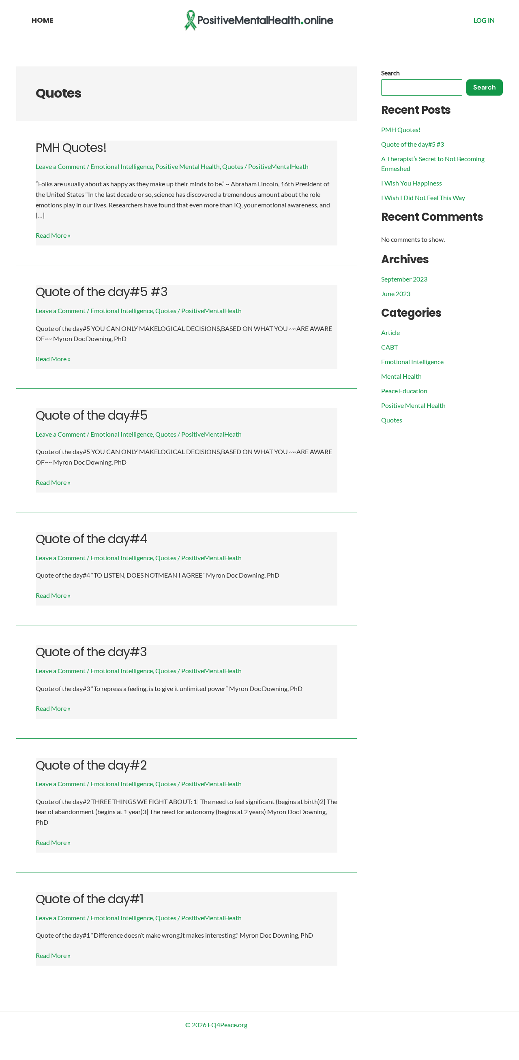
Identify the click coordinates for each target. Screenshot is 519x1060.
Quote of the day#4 (91, 539)
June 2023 (395, 293)
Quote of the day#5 (92, 415)
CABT (389, 347)
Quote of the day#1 (90, 899)
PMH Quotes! (71, 147)
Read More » (53, 234)
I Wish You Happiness (411, 183)
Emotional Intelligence (121, 166)
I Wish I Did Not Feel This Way (423, 197)
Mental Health (401, 376)
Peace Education (404, 391)
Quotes (232, 166)
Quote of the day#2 (91, 765)
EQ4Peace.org (227, 1024)
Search (390, 73)
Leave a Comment (61, 166)
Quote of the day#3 (91, 652)
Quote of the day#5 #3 (101, 292)
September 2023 (404, 279)
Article (390, 332)
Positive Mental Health (187, 166)
